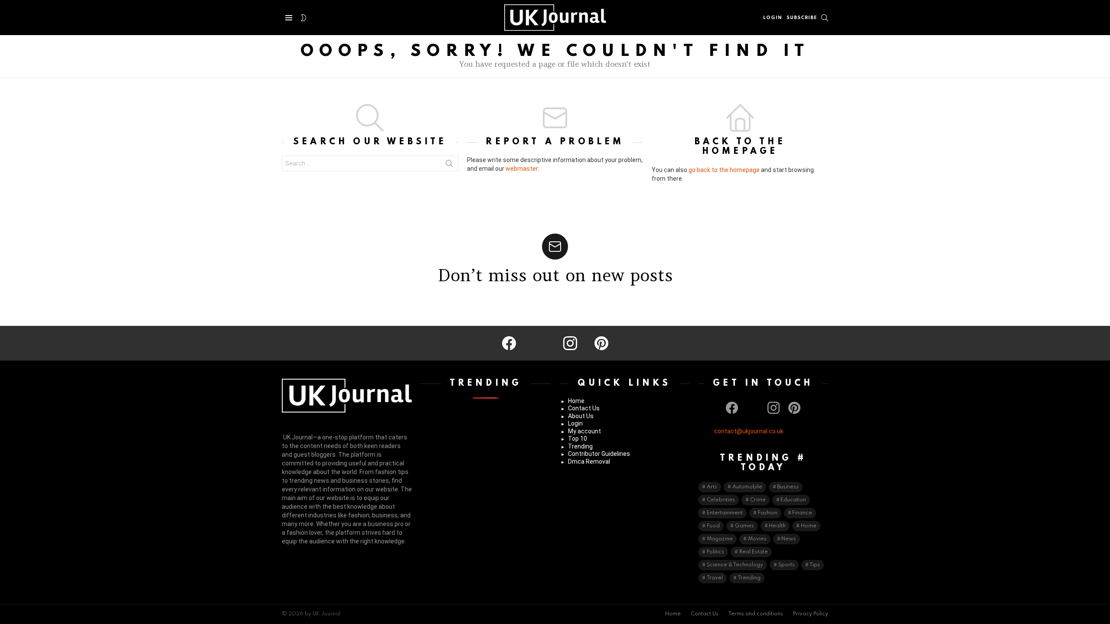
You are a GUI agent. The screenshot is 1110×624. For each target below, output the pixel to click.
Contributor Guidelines (599, 453)
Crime (758, 500)
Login (575, 423)
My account (584, 431)
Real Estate (753, 552)
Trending (580, 446)
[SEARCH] (824, 18)
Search (449, 165)
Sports (786, 565)
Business (788, 487)
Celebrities (721, 500)
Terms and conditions (755, 614)
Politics (715, 552)
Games (744, 526)
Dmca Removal (589, 461)
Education (793, 500)
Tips (815, 565)
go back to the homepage (724, 169)
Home (576, 400)
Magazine (720, 539)
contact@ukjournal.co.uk (749, 431)
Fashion (767, 513)
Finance (802, 513)
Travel (715, 578)
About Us (581, 416)
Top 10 (577, 438)
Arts (712, 487)
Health (777, 526)
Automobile (747, 487)
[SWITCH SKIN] (303, 18)
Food (713, 526)
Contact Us (584, 408)
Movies (757, 539)
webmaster (522, 168)
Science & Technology (735, 565)
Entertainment (725, 513)
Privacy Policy (810, 614)
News (788, 539)
